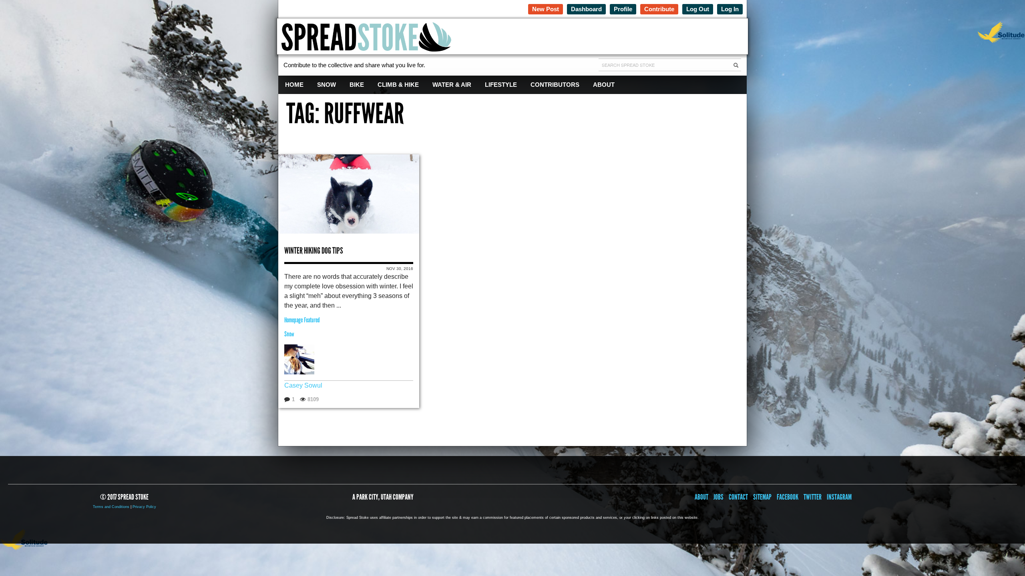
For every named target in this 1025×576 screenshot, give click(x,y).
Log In (730, 9)
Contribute (659, 9)
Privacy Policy (144, 507)
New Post (545, 9)
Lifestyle (501, 84)
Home (294, 84)
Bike (357, 84)
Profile (623, 9)
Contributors (555, 84)
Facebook (787, 497)
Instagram (839, 497)
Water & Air (451, 84)
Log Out (697, 9)
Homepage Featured (302, 320)
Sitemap (762, 497)
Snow (326, 84)
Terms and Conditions (111, 507)
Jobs (718, 497)
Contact (738, 497)
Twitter (813, 497)
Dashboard (586, 9)
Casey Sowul (303, 385)
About (604, 84)
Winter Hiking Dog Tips (313, 250)
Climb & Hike (398, 84)
